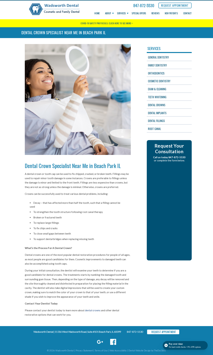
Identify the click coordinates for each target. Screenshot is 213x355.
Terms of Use (101, 350)
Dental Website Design (139, 350)
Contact (187, 13)
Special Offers (139, 13)
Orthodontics (156, 73)
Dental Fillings (156, 121)
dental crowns (93, 310)
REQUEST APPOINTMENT (174, 5)
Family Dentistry (157, 65)
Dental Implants (157, 113)
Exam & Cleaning (157, 89)
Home (97, 13)
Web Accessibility (117, 350)
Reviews (155, 13)
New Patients (171, 13)
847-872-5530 (143, 5)
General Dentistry (158, 57)
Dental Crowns (156, 105)
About (108, 13)
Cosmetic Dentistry (159, 81)
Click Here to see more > (121, 23)
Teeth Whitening (157, 97)
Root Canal (154, 129)
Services (121, 13)
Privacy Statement (84, 350)
